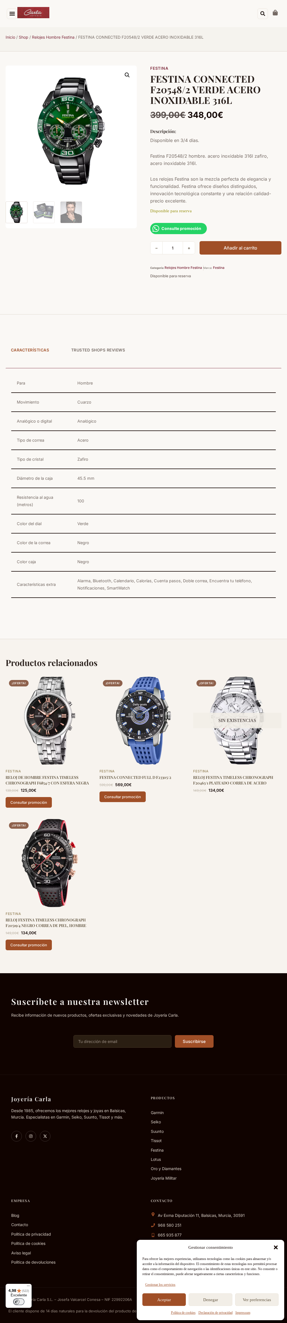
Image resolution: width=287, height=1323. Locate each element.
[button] (276, 1247)
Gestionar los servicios (160, 1285)
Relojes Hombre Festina (53, 37)
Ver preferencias (257, 1300)
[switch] (18, 1301)
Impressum (242, 1313)
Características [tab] (30, 350)
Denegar (210, 1300)
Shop (23, 37)
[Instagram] (31, 1136)
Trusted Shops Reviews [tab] (98, 350)
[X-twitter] (45, 1136)
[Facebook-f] (16, 1136)
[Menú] (28, 1287)
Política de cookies (183, 1313)
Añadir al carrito (240, 248)
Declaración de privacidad (215, 1313)
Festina (159, 68)
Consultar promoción (28, 802)
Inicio (10, 37)
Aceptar (164, 1300)
